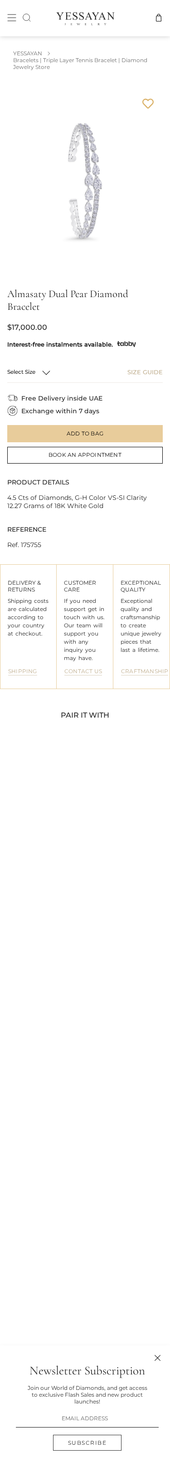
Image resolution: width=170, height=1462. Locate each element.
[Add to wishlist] (148, 104)
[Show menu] (12, 18)
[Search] (26, 18)
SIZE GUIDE (145, 372)
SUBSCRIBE (87, 1442)
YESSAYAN (27, 53)
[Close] (157, 1358)
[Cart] (159, 18)
